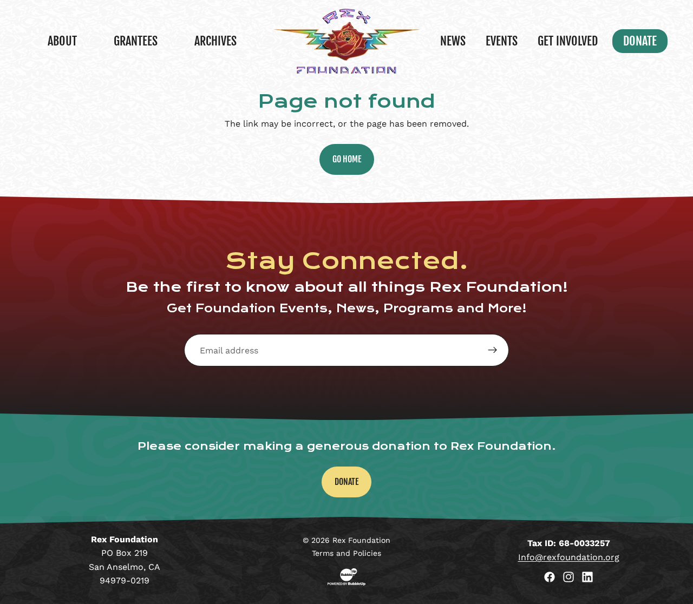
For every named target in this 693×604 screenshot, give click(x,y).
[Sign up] (492, 350)
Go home (346, 159)
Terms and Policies (346, 553)
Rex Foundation (361, 540)
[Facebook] (549, 576)
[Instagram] (568, 576)
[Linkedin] (587, 576)
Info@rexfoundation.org (568, 557)
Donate (346, 481)
